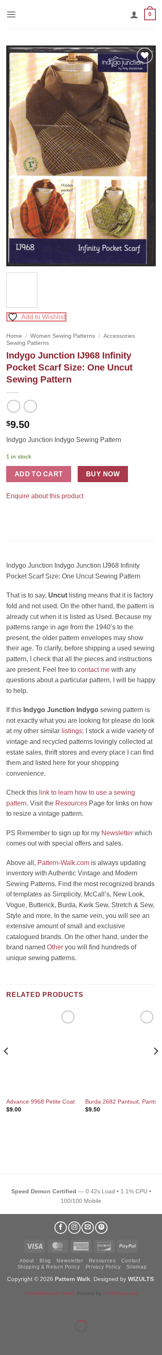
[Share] (57, 1306)
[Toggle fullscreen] (33, 1306)
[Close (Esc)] (81, 1306)
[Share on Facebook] (14, 516)
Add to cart (39, 474)
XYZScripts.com (121, 1293)
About (27, 1261)
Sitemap (136, 1267)
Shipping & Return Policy (48, 1267)
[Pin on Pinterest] (29, 516)
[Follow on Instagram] (74, 1227)
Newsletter (117, 832)
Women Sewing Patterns (62, 336)
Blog (45, 1261)
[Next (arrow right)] (33, 1340)
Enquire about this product (44, 495)
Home (14, 336)
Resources (71, 803)
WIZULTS (141, 1279)
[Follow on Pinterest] (101, 1227)
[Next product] (13, 406)
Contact (130, 1261)
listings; (72, 730)
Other (55, 947)
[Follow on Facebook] (60, 1227)
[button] (11, 14)
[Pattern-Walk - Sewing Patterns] (81, 14)
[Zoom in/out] (8, 1306)
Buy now (103, 474)
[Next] (142, 156)
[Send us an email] (87, 1227)
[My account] (134, 14)
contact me (94, 669)
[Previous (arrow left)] (8, 1340)
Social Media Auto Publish (50, 1293)
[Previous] (19, 156)
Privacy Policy (103, 1267)
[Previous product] (30, 406)
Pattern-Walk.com (63, 862)
